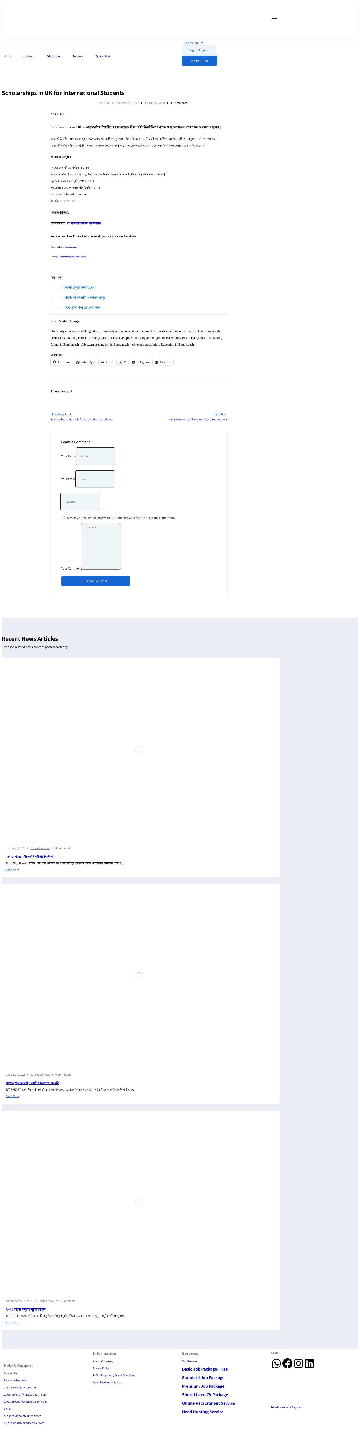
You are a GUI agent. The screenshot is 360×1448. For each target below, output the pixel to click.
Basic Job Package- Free (205, 1369)
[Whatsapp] (276, 1363)
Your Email (68, 479)
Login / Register (199, 50)
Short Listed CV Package (205, 1394)
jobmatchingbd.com (67, 247)
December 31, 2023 (127, 103)
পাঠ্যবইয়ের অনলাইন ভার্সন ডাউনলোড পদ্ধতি (32, 1083)
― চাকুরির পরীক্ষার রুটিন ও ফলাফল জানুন (78, 297)
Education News (155, 103)
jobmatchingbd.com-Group (72, 256)
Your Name (68, 456)
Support (78, 56)
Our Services (189, 1361)
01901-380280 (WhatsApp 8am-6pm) (26, 1401)
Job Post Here (200, 60)
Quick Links (103, 56)
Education (53, 56)
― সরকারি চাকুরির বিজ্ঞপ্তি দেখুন (78, 287)
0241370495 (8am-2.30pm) (20, 1387)
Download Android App (107, 1382)
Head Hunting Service (203, 1411)
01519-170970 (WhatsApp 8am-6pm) (26, 1394)
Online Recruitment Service (208, 1403)
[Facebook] (287, 1363)
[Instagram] (298, 1363)
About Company (103, 1361)
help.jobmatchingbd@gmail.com (24, 1423)
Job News (27, 56)
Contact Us (10, 1373)
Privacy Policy (101, 1368)
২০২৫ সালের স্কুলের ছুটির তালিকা (25, 1309)
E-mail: (8, 1409)
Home (7, 56)
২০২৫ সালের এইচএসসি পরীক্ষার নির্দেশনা (29, 856)
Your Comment (71, 568)
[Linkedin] (309, 1363)
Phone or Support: (15, 1380)
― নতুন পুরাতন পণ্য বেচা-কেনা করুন (75, 307)
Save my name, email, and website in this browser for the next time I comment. (121, 518)
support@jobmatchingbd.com (22, 1416)
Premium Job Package (203, 1386)
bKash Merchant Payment (287, 1407)
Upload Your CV (193, 43)
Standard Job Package (203, 1377)
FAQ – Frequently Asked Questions (114, 1375)
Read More (12, 870)
